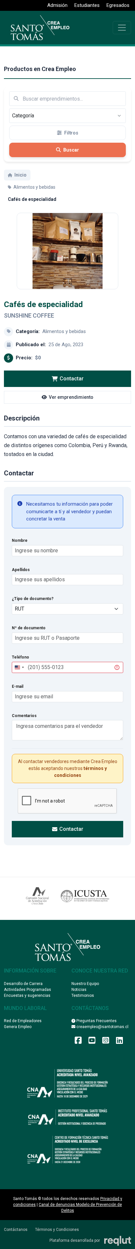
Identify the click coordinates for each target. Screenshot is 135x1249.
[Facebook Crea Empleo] (78, 1042)
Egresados (117, 5)
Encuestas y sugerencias (27, 995)
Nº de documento (29, 628)
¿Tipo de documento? (32, 598)
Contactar (72, 378)
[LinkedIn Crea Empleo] (119, 1042)
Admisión (57, 5)
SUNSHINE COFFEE (29, 315)
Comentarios (24, 715)
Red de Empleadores (23, 1021)
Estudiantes (87, 5)
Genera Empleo (17, 1026)
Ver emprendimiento (71, 397)
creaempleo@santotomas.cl (101, 1026)
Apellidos (21, 569)
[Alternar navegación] (122, 27)
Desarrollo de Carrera (23, 983)
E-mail (17, 686)
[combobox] (19, 667)
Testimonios (82, 995)
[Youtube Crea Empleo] (91, 1042)
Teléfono (20, 657)
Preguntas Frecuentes (96, 1021)
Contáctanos (16, 1229)
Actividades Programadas (27, 989)
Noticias (79, 989)
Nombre (20, 540)
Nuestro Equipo (85, 983)
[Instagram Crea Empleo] (105, 1042)
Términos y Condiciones (57, 1229)
